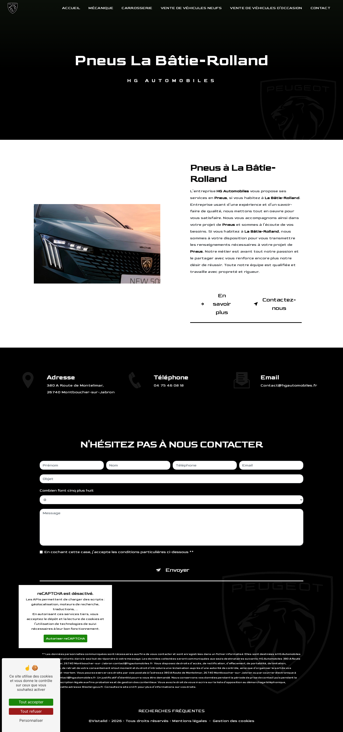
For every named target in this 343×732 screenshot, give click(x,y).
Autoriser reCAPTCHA (65, 638)
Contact (320, 8)
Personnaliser (31, 720)
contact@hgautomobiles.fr (289, 385)
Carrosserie (137, 8)
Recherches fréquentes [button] (171, 710)
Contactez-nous (279, 303)
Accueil (71, 8)
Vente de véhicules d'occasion (266, 8)
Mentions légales (189, 721)
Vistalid (100, 721)
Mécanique (100, 8)
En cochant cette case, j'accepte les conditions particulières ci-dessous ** (119, 552)
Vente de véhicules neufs (191, 8)
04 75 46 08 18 (169, 385)
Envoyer (177, 570)
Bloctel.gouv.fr (92, 686)
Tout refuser (31, 711)
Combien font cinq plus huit (67, 490)
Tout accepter (31, 702)
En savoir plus (222, 304)
